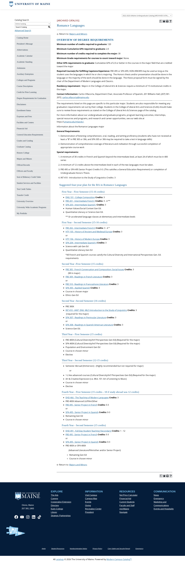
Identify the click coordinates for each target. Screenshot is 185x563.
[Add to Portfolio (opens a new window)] (164, 21)
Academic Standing (24, 62)
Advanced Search (23, 30)
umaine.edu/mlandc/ (74, 121)
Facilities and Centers (25, 122)
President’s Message (25, 44)
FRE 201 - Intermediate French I (80, 201)
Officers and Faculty (25, 171)
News (156, 495)
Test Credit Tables (24, 189)
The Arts (54, 495)
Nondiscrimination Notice (78, 549)
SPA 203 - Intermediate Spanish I (81, 204)
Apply (44, 549)
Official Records (23, 165)
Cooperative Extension (61, 502)
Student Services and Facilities (29, 183)
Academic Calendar (24, 56)
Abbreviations (22, 50)
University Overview (25, 201)
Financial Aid (22, 128)
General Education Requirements (30, 135)
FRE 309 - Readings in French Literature (84, 276)
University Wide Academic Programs (31, 207)
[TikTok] (39, 517)
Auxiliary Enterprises (25, 74)
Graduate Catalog (24, 147)
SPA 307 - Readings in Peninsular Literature (86, 317)
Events (88, 502)
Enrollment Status (24, 110)
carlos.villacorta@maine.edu (75, 97)
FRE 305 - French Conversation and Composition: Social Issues (95, 269)
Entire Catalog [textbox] (20, 24)
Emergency (159, 499)
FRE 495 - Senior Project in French (81, 404)
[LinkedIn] (33, 517)
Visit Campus (91, 495)
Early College (57, 509)
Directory (55, 505)
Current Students (127, 502)
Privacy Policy (97, 549)
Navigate (123, 512)
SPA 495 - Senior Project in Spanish (82, 412)
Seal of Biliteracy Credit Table (29, 177)
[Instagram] (28, 517)
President (89, 512)
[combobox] (147, 15)
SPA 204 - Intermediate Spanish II (81, 242)
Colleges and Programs (26, 80)
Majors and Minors (24, 159)
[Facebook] (16, 517)
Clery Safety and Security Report (119, 549)
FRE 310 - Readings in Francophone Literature (87, 284)
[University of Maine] (29, 6)
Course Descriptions (25, 86)
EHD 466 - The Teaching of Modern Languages (87, 397)
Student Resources (57, 549)
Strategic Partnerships (61, 516)
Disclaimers (21, 104)
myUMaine (124, 509)
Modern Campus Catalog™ (119, 559)
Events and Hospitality (164, 509)
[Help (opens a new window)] (170, 21)
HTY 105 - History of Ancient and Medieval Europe (89, 231)
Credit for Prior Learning (26, 92)
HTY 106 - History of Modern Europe (83, 239)
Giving (88, 505)
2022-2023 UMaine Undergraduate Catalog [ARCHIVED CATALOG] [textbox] (147, 15)
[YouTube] (22, 517)
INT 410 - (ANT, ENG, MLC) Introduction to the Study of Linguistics (96, 310)
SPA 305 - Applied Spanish (78, 287)
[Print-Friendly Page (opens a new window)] (167, 21)
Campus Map (91, 499)
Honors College (23, 153)
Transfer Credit (23, 195)
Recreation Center (93, 509)
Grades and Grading (25, 141)
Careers (54, 499)
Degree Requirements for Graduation (31, 98)
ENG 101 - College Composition (80, 197)
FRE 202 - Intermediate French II (80, 228)
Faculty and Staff (126, 505)
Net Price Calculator (128, 495)
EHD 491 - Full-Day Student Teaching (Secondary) (89, 431)
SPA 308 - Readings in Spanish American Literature (89, 324)
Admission (21, 68)
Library (54, 512)
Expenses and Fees (24, 116)
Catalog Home (22, 38)
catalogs (60, 559)
